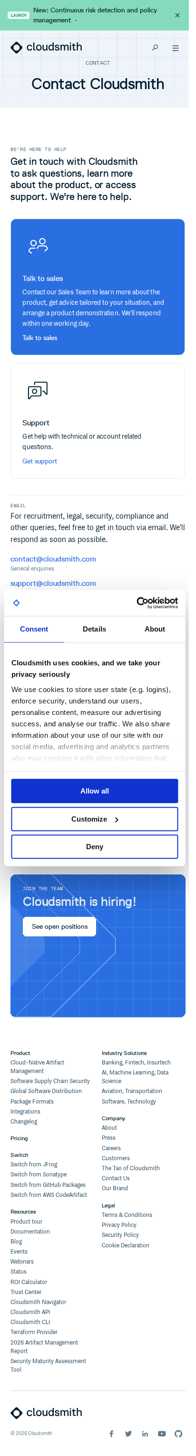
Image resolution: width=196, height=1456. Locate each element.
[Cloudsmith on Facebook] (111, 1433)
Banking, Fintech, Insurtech (136, 1062)
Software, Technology (129, 1101)
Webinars (22, 1261)
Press (109, 1138)
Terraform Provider (34, 1332)
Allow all (94, 791)
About (109, 1128)
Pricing (19, 1138)
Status (18, 1271)
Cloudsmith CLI (30, 1322)
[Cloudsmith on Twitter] (128, 1433)
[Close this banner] (177, 15)
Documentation (30, 1231)
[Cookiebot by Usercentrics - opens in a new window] (136, 603)
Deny (94, 847)
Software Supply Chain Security (50, 1081)
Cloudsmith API (30, 1312)
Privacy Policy (119, 1225)
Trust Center (25, 1292)
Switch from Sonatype (38, 1174)
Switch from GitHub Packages (48, 1185)
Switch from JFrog (33, 1164)
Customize (89, 819)
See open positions (59, 927)
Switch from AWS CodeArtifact (48, 1195)
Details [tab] (94, 629)
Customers (116, 1158)
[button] (175, 47)
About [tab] (155, 629)
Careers (111, 1148)
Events (19, 1251)
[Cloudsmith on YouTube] (161, 1433)
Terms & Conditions (127, 1215)
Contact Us (116, 1178)
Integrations (25, 1111)
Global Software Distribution (46, 1091)
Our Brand (115, 1188)
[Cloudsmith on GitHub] (178, 1433)
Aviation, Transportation (132, 1091)
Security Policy (120, 1235)
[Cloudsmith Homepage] (46, 47)
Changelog (23, 1121)
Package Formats (32, 1101)
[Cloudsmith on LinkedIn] (145, 1433)
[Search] (155, 47)
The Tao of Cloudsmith (131, 1168)
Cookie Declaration (125, 1245)
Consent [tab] (34, 629)
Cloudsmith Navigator (38, 1302)
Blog (16, 1241)
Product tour (26, 1221)
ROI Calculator (28, 1282)
